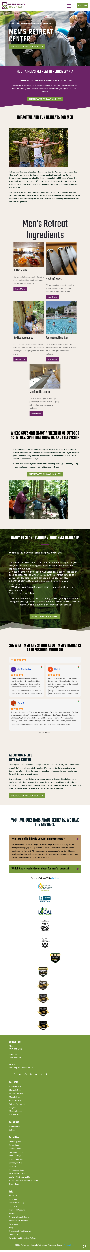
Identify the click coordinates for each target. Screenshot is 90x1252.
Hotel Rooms (14, 1126)
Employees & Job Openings (20, 1231)
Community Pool (15, 1152)
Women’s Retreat (16, 1093)
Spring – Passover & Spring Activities (23, 1180)
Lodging (12, 1108)
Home (11, 23)
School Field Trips (16, 1159)
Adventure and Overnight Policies (22, 1238)
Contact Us (13, 1235)
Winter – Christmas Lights (19, 1177)
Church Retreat (15, 1090)
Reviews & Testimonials (18, 1220)
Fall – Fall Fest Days (17, 1173)
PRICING (82, 5)
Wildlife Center (15, 1149)
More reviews (45, 733)
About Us (13, 1196)
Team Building (15, 1156)
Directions (13, 1199)
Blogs (11, 1227)
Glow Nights (14, 1184)
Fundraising (13, 1224)
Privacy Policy (69, 1245)
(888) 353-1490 (15, 1057)
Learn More (20, 289)
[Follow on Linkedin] (41, 1074)
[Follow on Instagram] (25, 1074)
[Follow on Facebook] (11, 1074)
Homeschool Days (16, 1170)
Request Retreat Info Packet (45, 616)
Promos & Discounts (17, 1210)
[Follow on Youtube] (20, 1074)
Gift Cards (13, 1206)
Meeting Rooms (15, 1111)
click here (55, 878)
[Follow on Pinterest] (47, 1074)
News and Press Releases (19, 1217)
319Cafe (12, 1166)
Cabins (12, 1130)
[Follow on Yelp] (31, 1074)
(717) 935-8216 (15, 1049)
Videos (12, 1213)
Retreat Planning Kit (17, 1104)
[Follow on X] (15, 1074)
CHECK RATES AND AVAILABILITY (27, 46)
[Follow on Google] (36, 1074)
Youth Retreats (15, 1086)
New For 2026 (15, 1115)
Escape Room (14, 1145)
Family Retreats (15, 1100)
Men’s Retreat (14, 1097)
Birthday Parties (15, 1163)
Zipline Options (15, 1142)
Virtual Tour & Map (16, 1203)
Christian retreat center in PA (28, 23)
